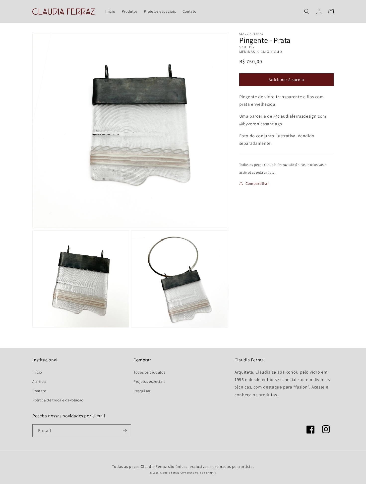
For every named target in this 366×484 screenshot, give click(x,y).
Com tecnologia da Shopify (198, 472)
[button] (307, 11)
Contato (39, 390)
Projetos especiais (149, 381)
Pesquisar (142, 390)
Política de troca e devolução (57, 399)
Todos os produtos (149, 372)
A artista (39, 381)
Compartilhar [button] (257, 183)
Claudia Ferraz (170, 472)
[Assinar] (125, 430)
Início (37, 372)
